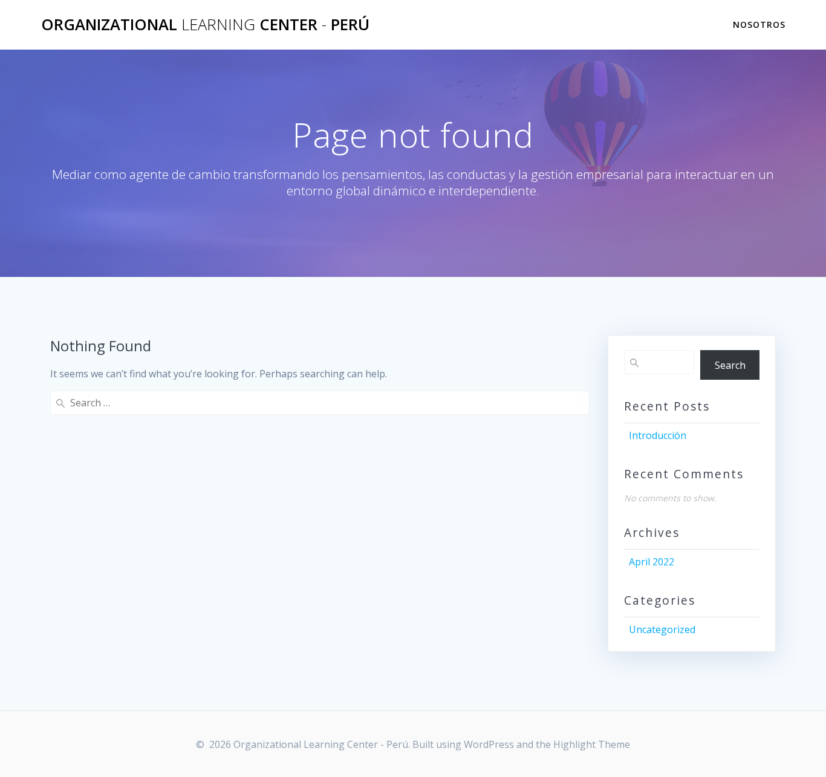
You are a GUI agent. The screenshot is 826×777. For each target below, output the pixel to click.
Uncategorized (662, 629)
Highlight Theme (591, 744)
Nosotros (759, 24)
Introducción (657, 435)
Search (730, 365)
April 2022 (651, 561)
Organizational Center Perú (205, 25)
